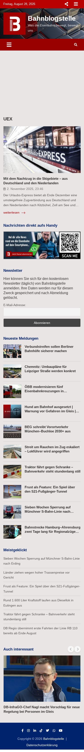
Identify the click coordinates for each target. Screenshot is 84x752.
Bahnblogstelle (52, 18)
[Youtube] (60, 730)
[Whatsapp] (54, 730)
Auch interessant (18, 649)
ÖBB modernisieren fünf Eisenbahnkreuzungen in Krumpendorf (44, 391)
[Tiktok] (41, 730)
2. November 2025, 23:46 (25, 189)
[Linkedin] (35, 730)
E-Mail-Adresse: (14, 305)
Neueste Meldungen (20, 338)
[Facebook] (22, 730)
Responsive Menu (66, 4)
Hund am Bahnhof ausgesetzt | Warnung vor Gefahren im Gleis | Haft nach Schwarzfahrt (50, 411)
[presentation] (71, 649)
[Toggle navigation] (9, 45)
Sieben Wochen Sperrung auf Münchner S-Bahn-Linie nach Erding (48, 511)
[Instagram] (28, 730)
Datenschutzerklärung (42, 745)
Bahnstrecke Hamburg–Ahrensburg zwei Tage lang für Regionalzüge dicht (52, 531)
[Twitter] (47, 730)
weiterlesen (11, 212)
